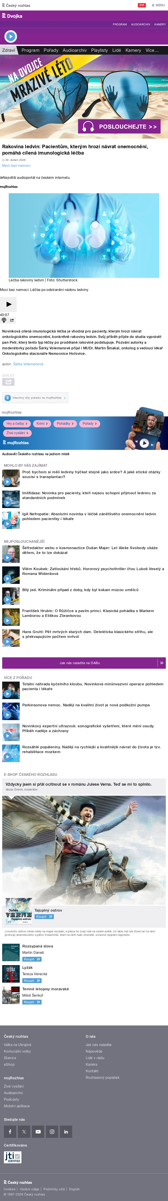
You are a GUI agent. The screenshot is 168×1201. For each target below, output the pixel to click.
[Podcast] (4, 320)
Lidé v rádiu (95, 1058)
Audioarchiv (140, 24)
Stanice (10, 1058)
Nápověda (94, 1051)
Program (120, 24)
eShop (9, 1064)
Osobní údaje (29, 1189)
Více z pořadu (18, 678)
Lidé (116, 50)
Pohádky (63, 423)
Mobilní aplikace (17, 1106)
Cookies (10, 1189)
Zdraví (8, 50)
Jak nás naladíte (99, 1045)
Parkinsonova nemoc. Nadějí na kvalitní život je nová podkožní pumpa (86, 705)
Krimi (40, 423)
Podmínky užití (54, 1189)
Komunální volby (17, 1051)
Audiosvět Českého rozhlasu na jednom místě (35, 454)
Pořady (51, 50)
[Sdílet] (12, 320)
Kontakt (92, 1071)
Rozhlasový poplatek (102, 1078)
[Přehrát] (8, 304)
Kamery (160, 24)
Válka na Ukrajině (17, 1045)
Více (152, 50)
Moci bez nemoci (16, 166)
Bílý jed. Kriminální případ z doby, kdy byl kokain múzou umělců (80, 590)
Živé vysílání (16, 433)
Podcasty (11, 1099)
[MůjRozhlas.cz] (9, 187)
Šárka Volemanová (28, 364)
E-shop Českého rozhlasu (30, 775)
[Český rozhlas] (16, 5)
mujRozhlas (12, 412)
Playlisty (99, 50)
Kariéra (91, 1064)
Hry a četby (15, 423)
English (74, 1189)
